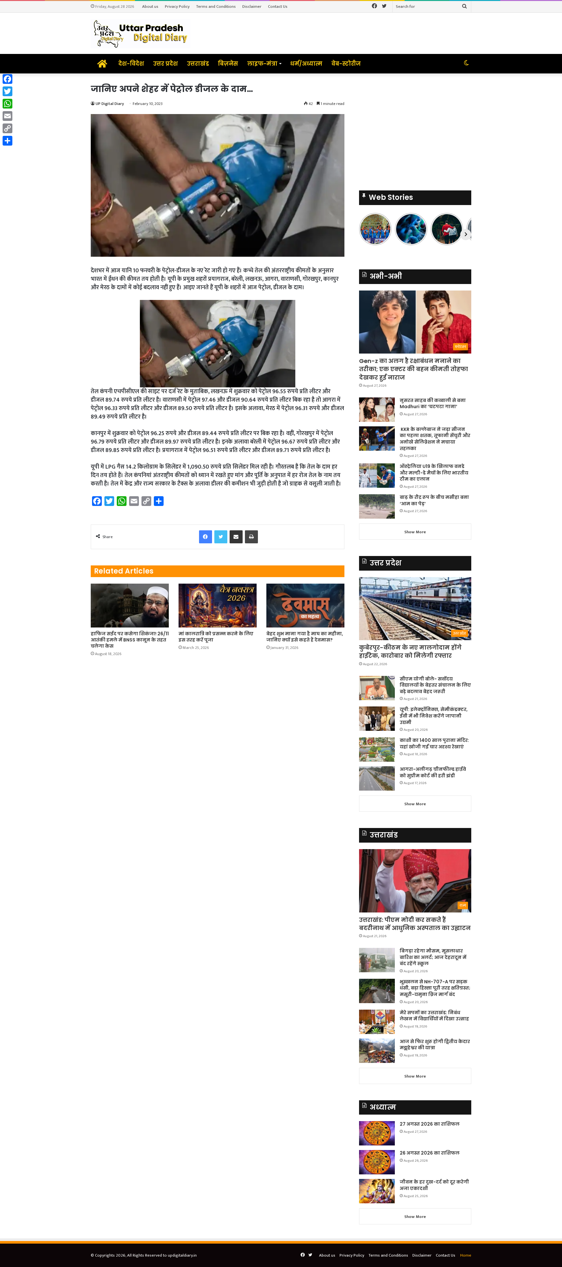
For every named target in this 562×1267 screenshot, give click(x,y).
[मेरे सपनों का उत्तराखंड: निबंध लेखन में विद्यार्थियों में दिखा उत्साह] (377, 1022)
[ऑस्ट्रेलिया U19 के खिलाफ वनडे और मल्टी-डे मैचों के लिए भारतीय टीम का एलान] (377, 475)
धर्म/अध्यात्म (306, 64)
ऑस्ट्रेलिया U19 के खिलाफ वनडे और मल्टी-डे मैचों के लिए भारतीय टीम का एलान (434, 472)
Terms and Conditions (216, 6)
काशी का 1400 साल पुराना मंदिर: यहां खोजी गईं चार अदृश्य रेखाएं (434, 743)
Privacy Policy (177, 6)
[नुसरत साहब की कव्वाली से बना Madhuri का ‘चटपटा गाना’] (377, 409)
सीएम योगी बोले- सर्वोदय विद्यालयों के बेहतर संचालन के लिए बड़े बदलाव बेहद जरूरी (435, 685)
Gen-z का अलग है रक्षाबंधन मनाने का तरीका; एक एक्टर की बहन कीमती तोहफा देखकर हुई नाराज (413, 369)
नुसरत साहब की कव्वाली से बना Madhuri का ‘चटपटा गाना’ (433, 403)
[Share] (7, 141)
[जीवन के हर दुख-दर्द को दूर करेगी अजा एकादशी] (377, 1191)
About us (150, 6)
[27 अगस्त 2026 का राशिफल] (377, 1133)
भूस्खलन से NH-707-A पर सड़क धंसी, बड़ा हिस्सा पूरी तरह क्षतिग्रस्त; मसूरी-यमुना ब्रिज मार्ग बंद (435, 988)
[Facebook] (7, 79)
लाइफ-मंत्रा (262, 64)
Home (465, 1255)
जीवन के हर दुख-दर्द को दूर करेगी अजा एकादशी (434, 1185)
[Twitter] (7, 91)
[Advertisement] (415, 128)
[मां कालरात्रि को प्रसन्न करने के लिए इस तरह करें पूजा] (218, 605)
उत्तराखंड (198, 64)
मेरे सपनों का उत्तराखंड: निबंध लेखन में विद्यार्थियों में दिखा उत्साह (434, 1015)
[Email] (7, 116)
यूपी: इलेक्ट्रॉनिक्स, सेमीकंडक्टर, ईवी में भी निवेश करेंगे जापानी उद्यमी (434, 715)
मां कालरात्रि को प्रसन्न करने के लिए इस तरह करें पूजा (216, 636)
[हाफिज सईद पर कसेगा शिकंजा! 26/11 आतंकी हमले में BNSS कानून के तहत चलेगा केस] (130, 605)
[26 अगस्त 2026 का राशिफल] (377, 1162)
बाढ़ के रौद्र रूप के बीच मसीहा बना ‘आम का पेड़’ (434, 500)
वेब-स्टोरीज (346, 64)
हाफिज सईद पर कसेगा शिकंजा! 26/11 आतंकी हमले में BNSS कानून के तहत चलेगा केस (130, 639)
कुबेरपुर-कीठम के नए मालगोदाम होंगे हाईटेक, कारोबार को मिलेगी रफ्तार (410, 651)
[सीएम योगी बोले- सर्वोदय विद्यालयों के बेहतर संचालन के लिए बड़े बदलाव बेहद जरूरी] (377, 688)
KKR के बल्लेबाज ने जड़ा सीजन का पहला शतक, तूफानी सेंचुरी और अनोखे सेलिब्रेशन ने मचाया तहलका (435, 439)
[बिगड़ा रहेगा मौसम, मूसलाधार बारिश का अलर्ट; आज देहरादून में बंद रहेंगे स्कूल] (377, 960)
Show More (415, 532)
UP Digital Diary (110, 103)
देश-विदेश (131, 64)
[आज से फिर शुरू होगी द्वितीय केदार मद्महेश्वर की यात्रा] (377, 1051)
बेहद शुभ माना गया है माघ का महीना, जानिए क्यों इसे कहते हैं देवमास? (304, 636)
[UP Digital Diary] (140, 33)
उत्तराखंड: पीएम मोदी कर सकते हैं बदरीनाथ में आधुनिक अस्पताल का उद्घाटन (415, 924)
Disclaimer (251, 6)
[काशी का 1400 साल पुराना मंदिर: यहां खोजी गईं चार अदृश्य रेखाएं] (377, 749)
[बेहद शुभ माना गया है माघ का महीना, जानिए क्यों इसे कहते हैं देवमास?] (305, 605)
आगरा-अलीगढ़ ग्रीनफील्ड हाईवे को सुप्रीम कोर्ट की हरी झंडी (433, 772)
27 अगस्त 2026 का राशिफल (430, 1124)
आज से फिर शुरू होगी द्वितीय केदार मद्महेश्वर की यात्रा (435, 1044)
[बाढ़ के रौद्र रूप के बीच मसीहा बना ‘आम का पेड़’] (377, 506)
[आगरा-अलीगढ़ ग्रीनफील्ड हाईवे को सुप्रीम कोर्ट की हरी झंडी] (377, 778)
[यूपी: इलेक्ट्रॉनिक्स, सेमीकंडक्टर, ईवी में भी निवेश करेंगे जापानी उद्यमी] (377, 718)
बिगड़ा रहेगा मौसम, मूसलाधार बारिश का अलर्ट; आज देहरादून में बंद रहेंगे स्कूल (433, 957)
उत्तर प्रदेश (165, 64)
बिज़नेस (228, 64)
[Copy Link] (7, 128)
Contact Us (278, 6)
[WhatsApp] (7, 103)
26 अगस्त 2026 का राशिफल (430, 1153)
